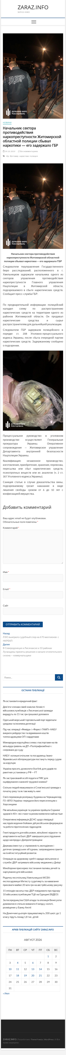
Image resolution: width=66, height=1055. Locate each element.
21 (40, 975)
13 (32, 969)
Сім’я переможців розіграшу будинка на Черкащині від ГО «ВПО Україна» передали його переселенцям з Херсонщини (32, 800)
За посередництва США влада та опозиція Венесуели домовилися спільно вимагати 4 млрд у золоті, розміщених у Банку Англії (32, 904)
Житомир (14, 156)
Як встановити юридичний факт (20, 701)
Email (6, 589)
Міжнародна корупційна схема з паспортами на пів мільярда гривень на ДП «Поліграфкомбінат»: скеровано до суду (30, 746)
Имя (6, 572)
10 (10, 969)
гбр (7, 156)
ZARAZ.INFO (33, 7)
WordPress (49, 1039)
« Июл (6, 993)
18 (17, 975)
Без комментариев (29, 151)
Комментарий (11, 527)
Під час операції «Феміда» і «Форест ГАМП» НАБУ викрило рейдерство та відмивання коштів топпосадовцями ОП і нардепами (30, 733)
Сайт (5, 605)
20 (32, 975)
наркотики (24, 156)
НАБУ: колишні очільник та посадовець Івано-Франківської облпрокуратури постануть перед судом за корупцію (32, 759)
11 (17, 969)
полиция (34, 156)
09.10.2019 (10, 151)
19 (25, 975)
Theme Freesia (37, 1039)
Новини (7, 122)
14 (40, 969)
